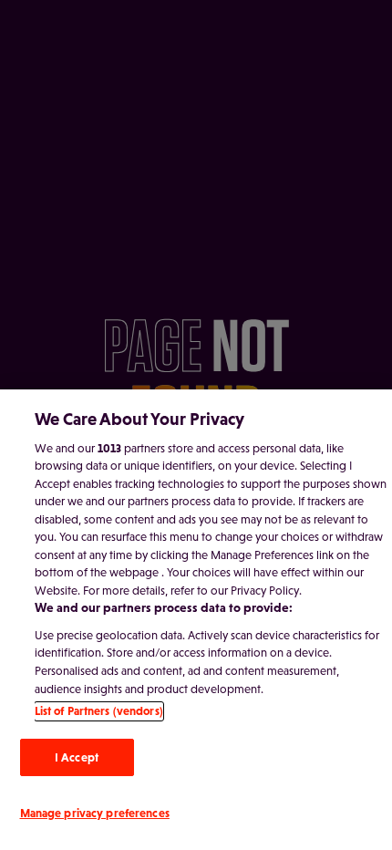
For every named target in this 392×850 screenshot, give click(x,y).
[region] (196, 619)
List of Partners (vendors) (99, 711)
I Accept (76, 757)
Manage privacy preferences (95, 813)
